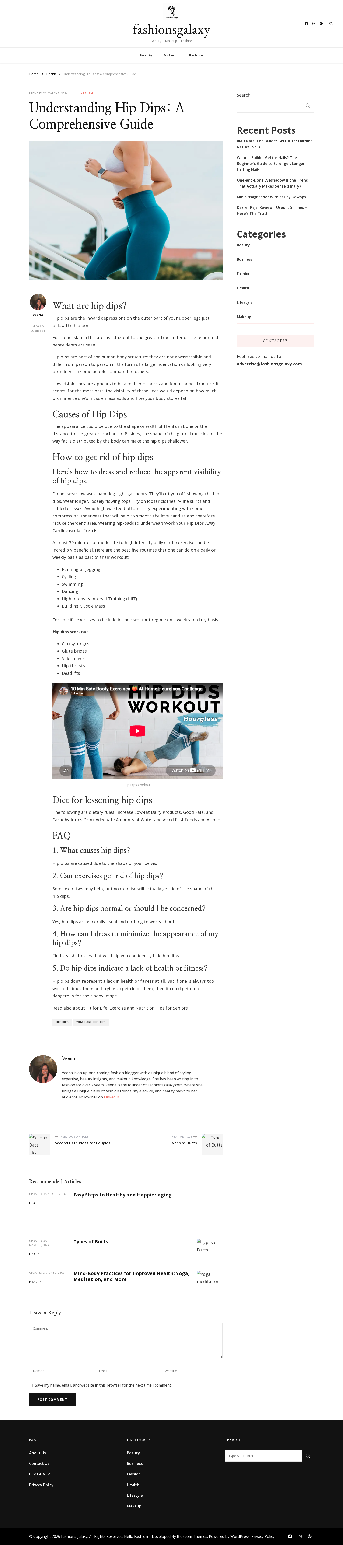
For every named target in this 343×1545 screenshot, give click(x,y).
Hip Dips (62, 1022)
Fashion (196, 55)
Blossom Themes (192, 1536)
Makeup (171, 55)
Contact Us (39, 1463)
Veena (38, 315)
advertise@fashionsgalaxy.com (269, 364)
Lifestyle (245, 302)
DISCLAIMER (39, 1474)
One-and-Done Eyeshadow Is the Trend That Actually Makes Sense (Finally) (272, 183)
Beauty (146, 55)
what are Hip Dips (91, 1022)
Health (86, 93)
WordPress (240, 1536)
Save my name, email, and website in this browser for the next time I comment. (103, 1385)
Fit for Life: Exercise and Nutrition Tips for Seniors (137, 1008)
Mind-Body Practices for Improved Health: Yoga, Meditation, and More (131, 1276)
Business (245, 259)
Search (243, 95)
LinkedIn (111, 1097)
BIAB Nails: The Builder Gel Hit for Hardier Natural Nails (274, 144)
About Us (37, 1452)
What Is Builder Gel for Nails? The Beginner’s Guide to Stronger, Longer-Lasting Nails (271, 163)
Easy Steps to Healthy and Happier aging (123, 1195)
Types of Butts (91, 1241)
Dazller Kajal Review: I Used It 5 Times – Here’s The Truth (272, 210)
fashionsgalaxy (171, 29)
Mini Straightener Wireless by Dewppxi (272, 196)
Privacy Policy (41, 1484)
